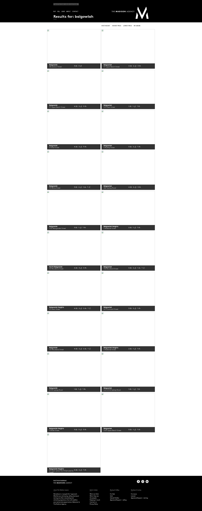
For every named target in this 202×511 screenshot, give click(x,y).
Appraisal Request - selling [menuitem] (118, 500)
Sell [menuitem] (58, 11)
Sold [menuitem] (111, 496)
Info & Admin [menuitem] (94, 490)
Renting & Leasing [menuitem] (136, 490)
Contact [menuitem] (75, 11)
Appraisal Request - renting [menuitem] (139, 498)
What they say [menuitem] (94, 496)
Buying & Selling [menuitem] (114, 490)
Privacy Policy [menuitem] (94, 504)
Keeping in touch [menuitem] (95, 500)
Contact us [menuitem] (93, 502)
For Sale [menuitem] (112, 494)
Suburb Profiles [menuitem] (114, 498)
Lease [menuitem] (63, 11)
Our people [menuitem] (93, 498)
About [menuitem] (68, 11)
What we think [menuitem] (94, 494)
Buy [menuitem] (54, 11)
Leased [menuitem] (133, 496)
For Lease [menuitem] (134, 494)
